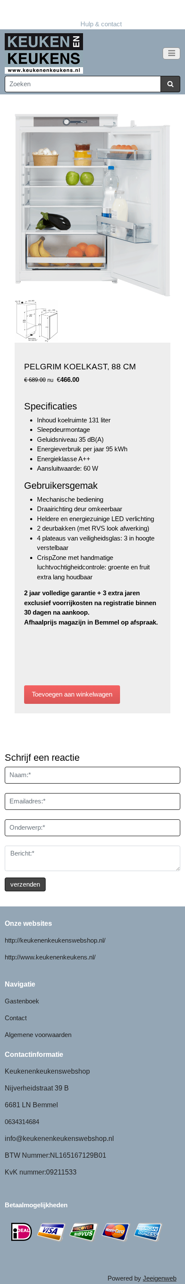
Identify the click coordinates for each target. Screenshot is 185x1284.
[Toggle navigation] (171, 53)
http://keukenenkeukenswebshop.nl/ (55, 940)
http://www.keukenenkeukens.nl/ (50, 957)
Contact (16, 1018)
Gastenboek (22, 1001)
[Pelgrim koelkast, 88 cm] (93, 205)
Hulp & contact (92, 14)
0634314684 (22, 1121)
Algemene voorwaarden (38, 1034)
